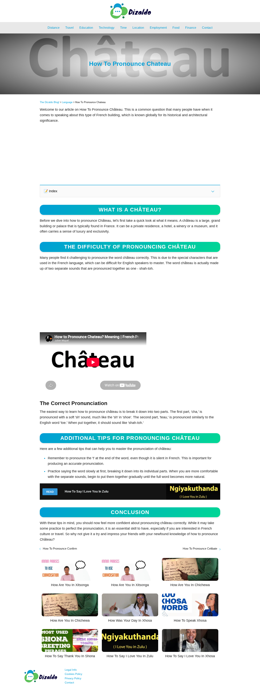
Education (86, 27)
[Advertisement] (130, 153)
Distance (54, 27)
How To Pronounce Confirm (60, 548)
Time (123, 27)
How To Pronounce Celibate (200, 548)
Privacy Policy (73, 678)
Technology (106, 27)
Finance (190, 27)
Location (138, 27)
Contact (207, 27)
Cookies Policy (73, 673)
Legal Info (71, 669)
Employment (158, 27)
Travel (69, 27)
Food (175, 27)
